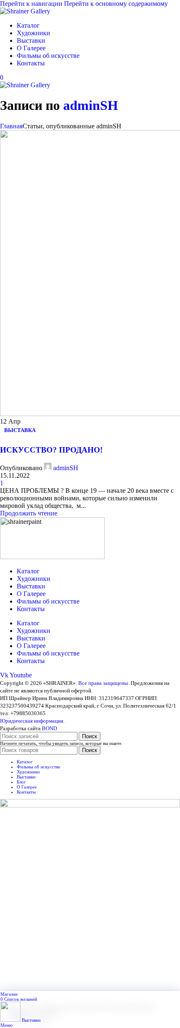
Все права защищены (103, 683)
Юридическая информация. (32, 721)
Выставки (31, 586)
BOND (49, 728)
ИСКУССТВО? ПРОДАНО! (51, 449)
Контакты (31, 608)
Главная (11, 126)
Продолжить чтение (28, 513)
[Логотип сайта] (25, 11)
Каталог (28, 571)
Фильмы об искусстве (48, 601)
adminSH (90, 105)
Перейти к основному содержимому (116, 3)
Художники (33, 578)
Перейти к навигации (32, 3)
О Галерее (31, 593)
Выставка (20, 430)
